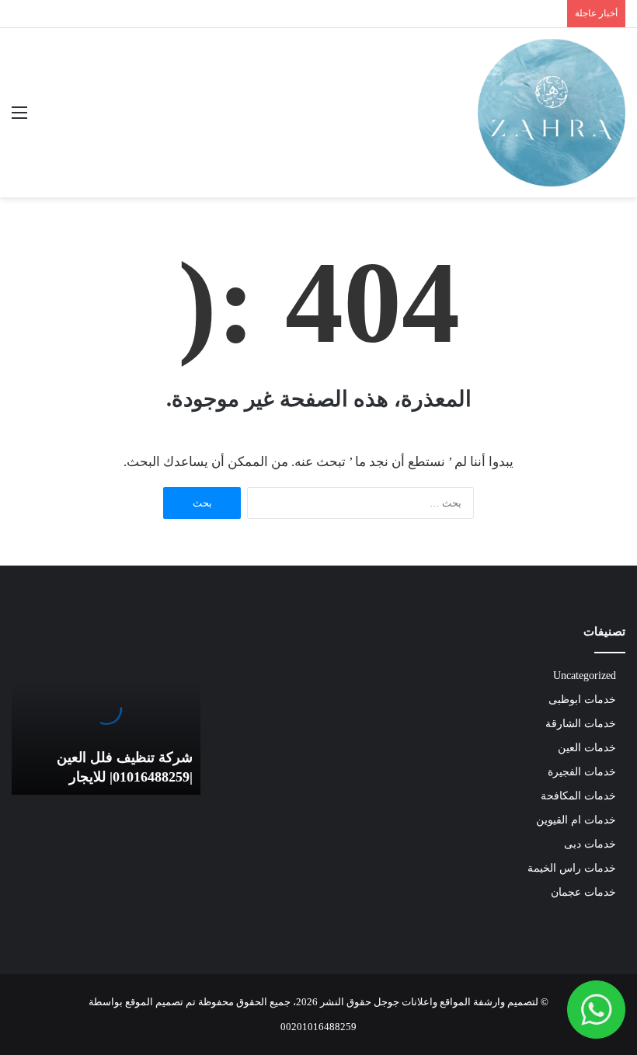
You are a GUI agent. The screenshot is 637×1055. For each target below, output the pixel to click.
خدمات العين (587, 748)
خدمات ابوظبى (582, 699)
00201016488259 (318, 1026)
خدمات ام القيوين (576, 820)
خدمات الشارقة (580, 723)
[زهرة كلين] (551, 112)
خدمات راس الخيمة (571, 868)
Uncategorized (584, 675)
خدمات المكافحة (578, 796)
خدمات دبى (590, 844)
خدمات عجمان (583, 892)
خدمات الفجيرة (582, 772)
